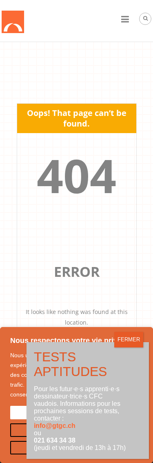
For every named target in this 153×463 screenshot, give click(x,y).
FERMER (129, 339)
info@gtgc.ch (54, 425)
